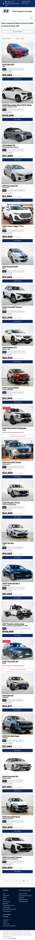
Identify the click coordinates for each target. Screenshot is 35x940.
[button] (31, 18)
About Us (5, 920)
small (4, 897)
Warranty (21, 897)
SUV (4, 893)
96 (23, 880)
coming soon (7, 911)
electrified (6, 895)
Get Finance (17, 79)
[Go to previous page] (7, 880)
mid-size (5, 903)
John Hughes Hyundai (22, 11)
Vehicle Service (23, 893)
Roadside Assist (23, 899)
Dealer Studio (12, 938)
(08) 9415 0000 (8, 18)
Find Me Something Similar (17, 436)
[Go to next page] (28, 880)
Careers (5, 922)
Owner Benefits (23, 901)
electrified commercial (9, 909)
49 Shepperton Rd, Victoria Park (12, 3)
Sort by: (17, 38)
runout (5, 899)
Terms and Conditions (9, 926)
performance (6, 901)
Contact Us (6, 924)
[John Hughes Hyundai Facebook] (4, 3)
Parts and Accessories (25, 895)
